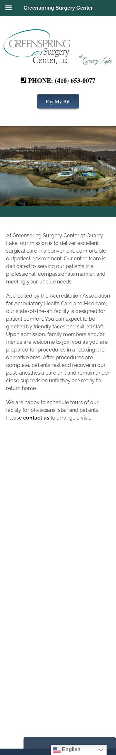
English (71, 749)
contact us (36, 418)
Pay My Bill (58, 101)
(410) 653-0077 (75, 80)
